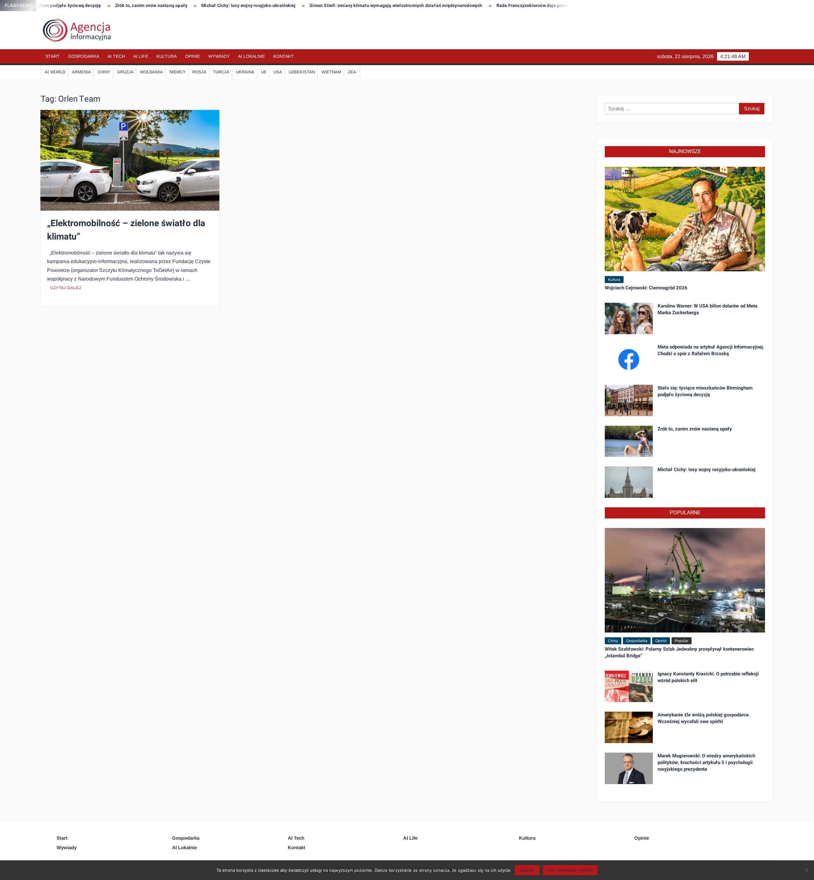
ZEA (352, 72)
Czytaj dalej (65, 288)
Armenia (81, 72)
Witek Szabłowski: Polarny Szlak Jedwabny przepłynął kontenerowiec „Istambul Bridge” (679, 652)
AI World (55, 72)
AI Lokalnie (251, 56)
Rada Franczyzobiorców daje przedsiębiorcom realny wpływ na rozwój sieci (524, 5)
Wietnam (331, 72)
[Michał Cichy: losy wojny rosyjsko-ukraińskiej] (629, 481)
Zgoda (527, 870)
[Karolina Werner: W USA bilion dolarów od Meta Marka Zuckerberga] (629, 318)
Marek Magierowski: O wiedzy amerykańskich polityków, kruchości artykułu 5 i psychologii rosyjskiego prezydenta (706, 762)
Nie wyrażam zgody (570, 870)
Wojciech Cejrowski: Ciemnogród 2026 (646, 287)
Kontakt (283, 56)
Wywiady (219, 56)
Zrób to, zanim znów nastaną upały (101, 5)
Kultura (166, 56)
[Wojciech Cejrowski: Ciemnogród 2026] (685, 218)
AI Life (140, 56)
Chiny (104, 72)
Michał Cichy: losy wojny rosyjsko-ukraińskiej (198, 5)
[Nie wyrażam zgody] (806, 870)
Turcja (221, 72)
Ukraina (245, 72)
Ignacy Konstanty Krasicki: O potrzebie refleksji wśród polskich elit (708, 677)
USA (277, 72)
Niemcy (177, 72)
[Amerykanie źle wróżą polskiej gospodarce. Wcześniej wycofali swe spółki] (629, 727)
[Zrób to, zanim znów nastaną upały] (629, 440)
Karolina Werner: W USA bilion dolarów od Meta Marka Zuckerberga (707, 309)
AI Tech (116, 56)
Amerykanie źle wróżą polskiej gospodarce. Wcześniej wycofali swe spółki (704, 718)
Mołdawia (151, 72)
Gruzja (125, 72)
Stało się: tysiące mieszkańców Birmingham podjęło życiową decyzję (705, 391)
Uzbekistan (302, 72)
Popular (681, 641)
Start (52, 56)
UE (264, 72)
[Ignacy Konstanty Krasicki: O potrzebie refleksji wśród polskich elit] (629, 686)
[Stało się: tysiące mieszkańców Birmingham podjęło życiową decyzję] (629, 400)
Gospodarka (83, 56)
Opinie (192, 56)
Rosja (199, 72)
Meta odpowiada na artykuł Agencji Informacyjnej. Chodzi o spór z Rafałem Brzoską (711, 350)
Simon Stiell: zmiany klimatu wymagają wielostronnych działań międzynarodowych (345, 5)
